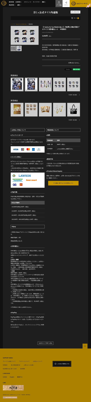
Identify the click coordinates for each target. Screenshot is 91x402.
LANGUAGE (76, 12)
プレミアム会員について (9, 361)
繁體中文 (19, 377)
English (12, 377)
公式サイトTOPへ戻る (45, 343)
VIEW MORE (73, 94)
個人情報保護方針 (15, 365)
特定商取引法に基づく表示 (10, 368)
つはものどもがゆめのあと (47, 32)
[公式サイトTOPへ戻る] (85, 346)
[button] (19, 2)
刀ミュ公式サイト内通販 (59, 5)
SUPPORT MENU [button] (8, 358)
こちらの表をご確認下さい (65, 148)
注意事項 (27, 284)
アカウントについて (24, 361)
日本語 (5, 377)
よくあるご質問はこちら (63, 363)
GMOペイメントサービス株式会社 (25, 278)
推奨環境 (22, 368)
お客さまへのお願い (29, 365)
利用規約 (5, 365)
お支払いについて (37, 361)
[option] (24, 35)
